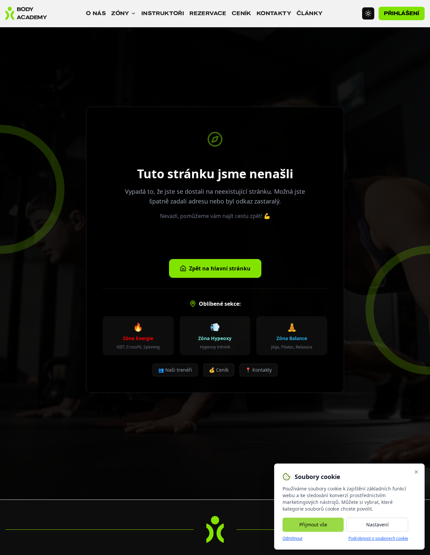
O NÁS (96, 13)
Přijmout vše (313, 524)
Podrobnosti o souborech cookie (378, 538)
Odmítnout (292, 538)
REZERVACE (207, 13)
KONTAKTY (274, 13)
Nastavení (377, 524)
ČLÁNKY (309, 13)
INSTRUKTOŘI (162, 13)
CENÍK (241, 13)
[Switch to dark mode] (368, 13)
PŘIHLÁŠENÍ (401, 13)
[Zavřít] (416, 472)
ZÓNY (120, 13)
